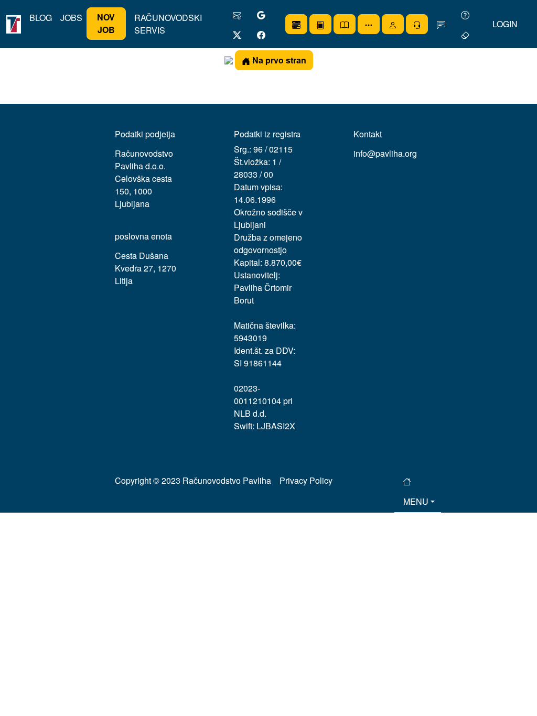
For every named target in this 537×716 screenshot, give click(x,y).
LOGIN (505, 24)
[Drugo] (369, 24)
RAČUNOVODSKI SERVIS (168, 24)
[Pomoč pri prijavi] (465, 14)
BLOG (40, 18)
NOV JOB (106, 23)
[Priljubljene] (296, 24)
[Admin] (417, 24)
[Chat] (441, 24)
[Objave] (320, 24)
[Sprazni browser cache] (465, 34)
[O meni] (393, 24)
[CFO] (345, 24)
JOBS (71, 18)
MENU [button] (415, 501)
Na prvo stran (278, 60)
